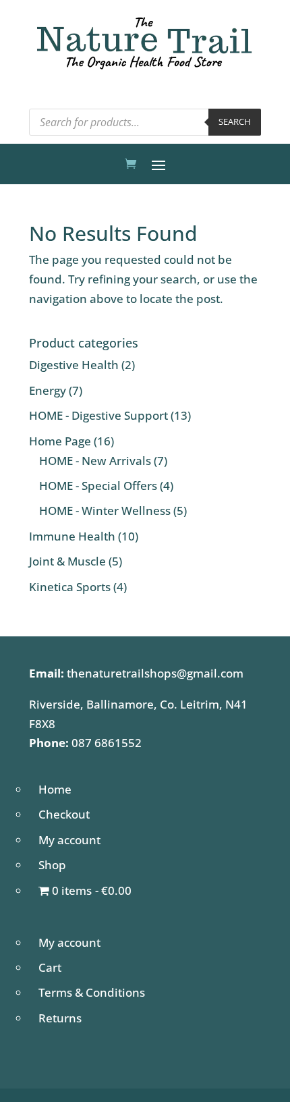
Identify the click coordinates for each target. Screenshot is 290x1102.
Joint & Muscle (67, 561)
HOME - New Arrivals (95, 460)
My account (69, 840)
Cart (49, 967)
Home (54, 789)
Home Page (60, 441)
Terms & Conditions (91, 992)
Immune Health (72, 536)
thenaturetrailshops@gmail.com (155, 673)
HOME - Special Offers (98, 485)
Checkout (64, 814)
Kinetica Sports (70, 587)
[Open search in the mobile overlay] (145, 122)
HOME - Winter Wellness (105, 510)
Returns (60, 1018)
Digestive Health (74, 365)
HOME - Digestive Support (98, 415)
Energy (47, 390)
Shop (52, 865)
